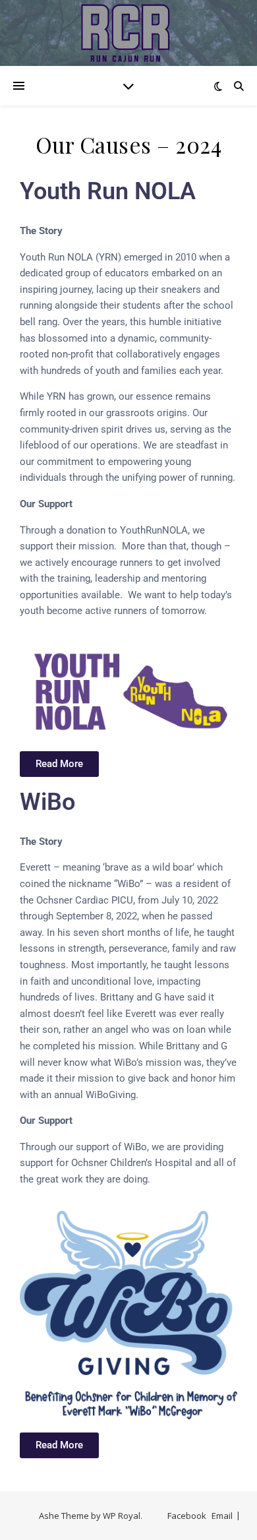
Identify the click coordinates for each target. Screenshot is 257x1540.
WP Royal (121, 1516)
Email (222, 1516)
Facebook (186, 1516)
